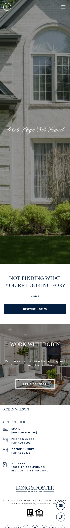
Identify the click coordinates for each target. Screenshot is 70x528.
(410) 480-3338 (20, 452)
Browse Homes (35, 309)
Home (35, 296)
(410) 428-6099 (20, 442)
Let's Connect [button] (35, 384)
